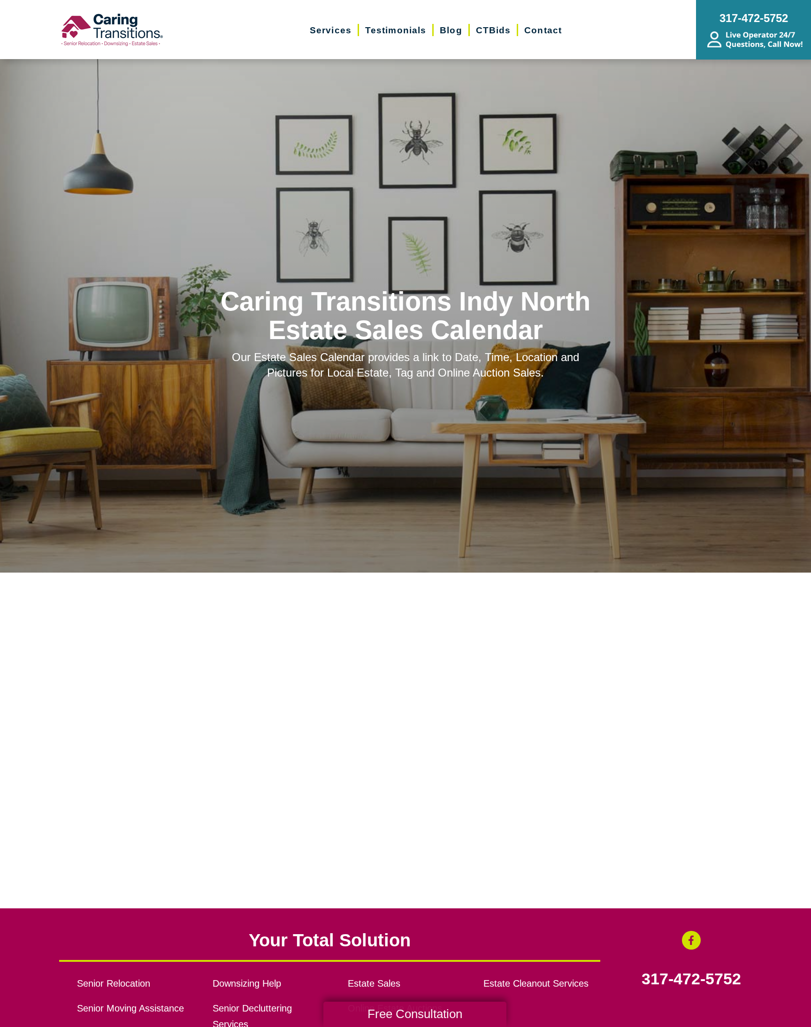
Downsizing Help (247, 983)
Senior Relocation (113, 983)
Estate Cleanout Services (536, 983)
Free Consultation (414, 1014)
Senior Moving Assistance (130, 1008)
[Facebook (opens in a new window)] (691, 940)
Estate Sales (374, 983)
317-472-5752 (691, 979)
